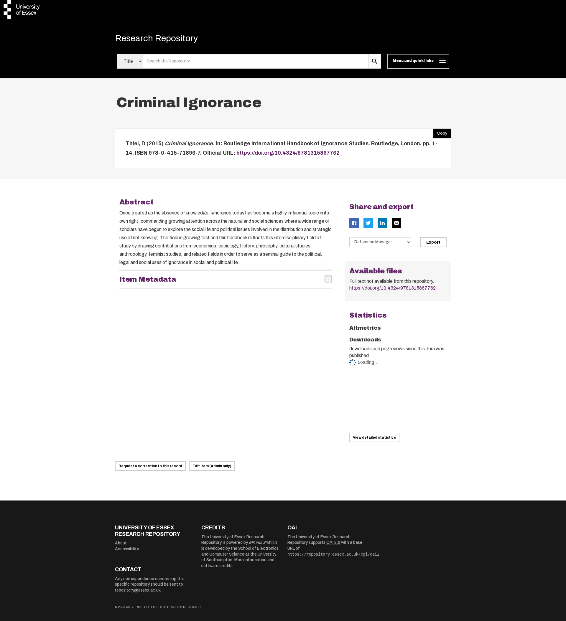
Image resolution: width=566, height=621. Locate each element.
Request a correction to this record (150, 466)
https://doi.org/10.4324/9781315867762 (288, 153)
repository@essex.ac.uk (138, 590)
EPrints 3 (257, 542)
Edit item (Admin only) (211, 466)
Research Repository (156, 38)
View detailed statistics (374, 437)
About (121, 543)
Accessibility (127, 549)
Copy (440, 132)
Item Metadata (147, 279)
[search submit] (374, 61)
